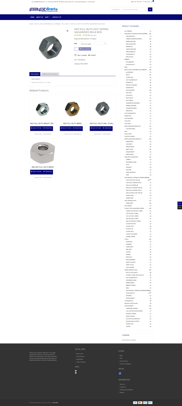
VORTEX (128, 326)
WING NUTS (129, 111)
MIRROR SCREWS (131, 285)
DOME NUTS (129, 82)
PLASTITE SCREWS (130, 136)
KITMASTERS (129, 203)
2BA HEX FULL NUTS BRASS (43, 167)
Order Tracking (80, 362)
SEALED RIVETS (130, 152)
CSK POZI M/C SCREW (132, 213)
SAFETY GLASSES (131, 262)
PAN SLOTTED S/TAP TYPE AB (134, 193)
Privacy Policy (124, 361)
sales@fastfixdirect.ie (39, 2)
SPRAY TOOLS (130, 265)
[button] (67, 31)
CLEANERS (129, 244)
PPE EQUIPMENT (130, 260)
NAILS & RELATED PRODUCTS (133, 126)
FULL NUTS (65, 24)
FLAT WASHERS (130, 90)
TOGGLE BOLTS (130, 54)
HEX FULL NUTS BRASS (72, 123)
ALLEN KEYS (129, 242)
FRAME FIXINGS (130, 283)
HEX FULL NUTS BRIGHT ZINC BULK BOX (42, 123)
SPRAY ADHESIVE (131, 172)
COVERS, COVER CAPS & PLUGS (135, 275)
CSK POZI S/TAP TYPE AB (133, 180)
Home (32, 17)
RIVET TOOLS (129, 149)
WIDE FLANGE (130, 154)
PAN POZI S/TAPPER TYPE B (133, 190)
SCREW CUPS (129, 324)
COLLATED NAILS (130, 129)
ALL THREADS (128, 31)
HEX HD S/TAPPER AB (132, 185)
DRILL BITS (129, 249)
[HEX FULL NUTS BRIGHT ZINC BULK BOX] (42, 109)
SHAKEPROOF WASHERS (133, 103)
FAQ (121, 358)
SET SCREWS (129, 100)
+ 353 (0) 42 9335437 (52, 2)
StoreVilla (55, 402)
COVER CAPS (129, 77)
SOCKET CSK (129, 229)
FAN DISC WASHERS (131, 85)
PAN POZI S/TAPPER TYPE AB (134, 188)
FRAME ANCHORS (131, 41)
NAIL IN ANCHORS (131, 44)
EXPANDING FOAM (131, 162)
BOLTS (128, 75)
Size (75, 43)
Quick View (39, 134)
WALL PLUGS (129, 57)
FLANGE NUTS (130, 87)
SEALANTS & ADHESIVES (131, 157)
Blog (121, 355)
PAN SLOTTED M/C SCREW (133, 221)
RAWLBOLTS (129, 46)
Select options (37, 128)
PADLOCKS (129, 257)
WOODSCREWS (130, 298)
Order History (80, 356)
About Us (39, 17)
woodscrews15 (130, 64)
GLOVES (128, 252)
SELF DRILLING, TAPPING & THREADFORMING (137, 177)
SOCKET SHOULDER (131, 234)
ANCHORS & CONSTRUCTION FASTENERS (136, 33)
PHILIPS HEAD (130, 195)
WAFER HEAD (129, 198)
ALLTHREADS (129, 72)
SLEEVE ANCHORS (131, 49)
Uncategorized (129, 301)
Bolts (126, 67)
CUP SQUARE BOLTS (131, 80)
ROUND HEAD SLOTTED (132, 321)
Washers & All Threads (131, 303)
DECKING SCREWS (131, 313)
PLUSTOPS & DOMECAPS (133, 319)
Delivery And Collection (126, 390)
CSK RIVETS (129, 144)
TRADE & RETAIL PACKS (131, 270)
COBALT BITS (129, 247)
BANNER (127, 59)
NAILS (127, 288)
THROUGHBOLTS (131, 52)
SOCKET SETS (130, 231)
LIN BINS (128, 254)
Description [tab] (35, 74)
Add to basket (86, 49)
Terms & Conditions (125, 364)
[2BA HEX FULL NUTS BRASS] (42, 152)
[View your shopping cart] (152, 2)
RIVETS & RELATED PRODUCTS (133, 139)
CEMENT (128, 159)
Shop (47, 17)
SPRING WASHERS (131, 105)
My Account (79, 353)
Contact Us (56, 17)
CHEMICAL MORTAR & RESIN (134, 39)
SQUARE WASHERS (131, 108)
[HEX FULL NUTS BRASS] (72, 109)
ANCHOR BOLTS (130, 36)
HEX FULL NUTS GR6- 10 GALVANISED (102, 123)
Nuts (126, 131)
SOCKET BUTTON (131, 224)
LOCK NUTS (129, 95)
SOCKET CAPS (130, 226)
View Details (48, 128)
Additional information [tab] (50, 74)
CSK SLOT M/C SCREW (132, 216)
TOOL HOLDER (130, 267)
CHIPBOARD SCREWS (132, 308)
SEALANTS (129, 167)
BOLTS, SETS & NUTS (132, 272)
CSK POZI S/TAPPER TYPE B (133, 182)
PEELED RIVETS (130, 146)
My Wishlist (79, 359)
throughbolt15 (130, 62)
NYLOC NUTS (129, 98)
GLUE (127, 164)
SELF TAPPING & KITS (130, 200)
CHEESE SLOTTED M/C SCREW (134, 211)
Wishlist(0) (147, 1)
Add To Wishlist (47, 134)
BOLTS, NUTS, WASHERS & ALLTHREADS (48, 24)
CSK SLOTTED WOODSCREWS (134, 311)
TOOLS (126, 239)
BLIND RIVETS (129, 141)
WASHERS (129, 295)
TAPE (127, 175)
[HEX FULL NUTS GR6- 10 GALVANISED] (102, 109)
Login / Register (137, 1)
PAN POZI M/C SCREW (132, 218)
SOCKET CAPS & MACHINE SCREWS (134, 208)
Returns (122, 392)
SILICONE (128, 170)
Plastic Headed (130, 316)
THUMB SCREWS (130, 236)
